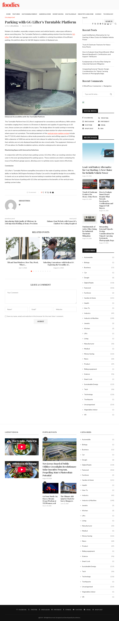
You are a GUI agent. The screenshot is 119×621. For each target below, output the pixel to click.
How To (99, 308)
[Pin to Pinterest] (50, 192)
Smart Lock (99, 379)
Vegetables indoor (99, 410)
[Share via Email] (53, 192)
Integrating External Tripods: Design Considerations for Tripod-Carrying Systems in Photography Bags (95, 71)
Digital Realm (70, 14)
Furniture (99, 293)
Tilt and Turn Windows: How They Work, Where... (22, 263)
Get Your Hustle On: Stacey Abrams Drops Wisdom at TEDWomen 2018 (50, 499)
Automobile (99, 257)
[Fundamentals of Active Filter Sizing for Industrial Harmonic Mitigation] (89, 219)
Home (8, 14)
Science (98, 14)
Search (84, 18)
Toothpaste (99, 399)
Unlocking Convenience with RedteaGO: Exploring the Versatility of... (58, 263)
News (99, 359)
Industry (99, 313)
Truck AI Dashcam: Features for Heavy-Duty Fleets (89, 194)
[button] (9, 256)
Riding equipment (99, 369)
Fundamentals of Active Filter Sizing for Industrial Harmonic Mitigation (89, 231)
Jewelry (99, 323)
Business (99, 267)
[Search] (115, 23)
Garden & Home (45, 14)
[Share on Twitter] (48, 192)
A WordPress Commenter (91, 86)
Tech (99, 389)
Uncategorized (99, 405)
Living (99, 339)
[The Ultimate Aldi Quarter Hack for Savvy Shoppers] (68, 488)
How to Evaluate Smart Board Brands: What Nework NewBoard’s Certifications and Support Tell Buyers (98, 54)
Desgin (99, 278)
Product (99, 364)
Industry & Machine (85, 14)
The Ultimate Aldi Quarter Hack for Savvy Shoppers (67, 498)
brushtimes (15, 26)
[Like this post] (43, 192)
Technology (108, 14)
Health (99, 303)
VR (99, 415)
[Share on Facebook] (45, 192)
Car (99, 273)
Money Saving (58, 14)
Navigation (108, 86)
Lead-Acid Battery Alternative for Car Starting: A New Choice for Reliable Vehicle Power (98, 37)
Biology (99, 262)
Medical (99, 349)
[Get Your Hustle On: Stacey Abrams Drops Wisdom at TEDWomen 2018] (50, 488)
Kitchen (99, 328)
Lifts (99, 333)
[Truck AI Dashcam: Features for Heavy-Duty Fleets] (89, 184)
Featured (16, 14)
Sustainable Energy (29, 14)
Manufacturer (99, 344)
